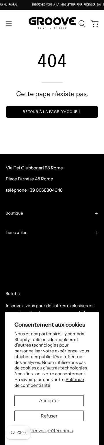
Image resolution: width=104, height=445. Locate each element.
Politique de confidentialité (49, 382)
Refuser (49, 416)
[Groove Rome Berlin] (52, 23)
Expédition (17, 256)
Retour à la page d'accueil (52, 111)
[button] (81, 23)
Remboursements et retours (35, 265)
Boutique (14, 213)
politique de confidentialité (33, 274)
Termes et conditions (27, 247)
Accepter (49, 400)
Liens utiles (16, 233)
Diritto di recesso (26, 284)
